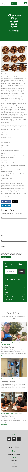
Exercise (7, 282)
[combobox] (11, 271)
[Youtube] (9, 439)
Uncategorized (8, 299)
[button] (25, 3)
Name (3, 235)
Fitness (6, 285)
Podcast (7, 294)
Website (3, 246)
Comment (4, 217)
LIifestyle (7, 289)
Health (4, 74)
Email (3, 240)
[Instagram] (14, 439)
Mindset (7, 292)
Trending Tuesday (9, 297)
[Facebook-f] (19, 439)
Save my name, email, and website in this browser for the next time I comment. (11, 254)
